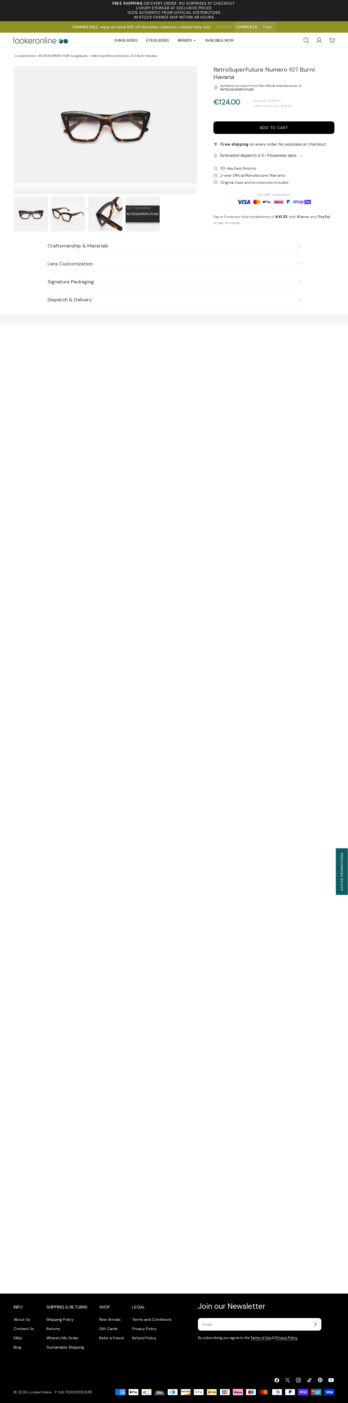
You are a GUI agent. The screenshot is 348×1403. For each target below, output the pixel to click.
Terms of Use (261, 1338)
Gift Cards (108, 1328)
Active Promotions (342, 871)
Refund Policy (144, 1337)
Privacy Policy (144, 1328)
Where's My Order (62, 1337)
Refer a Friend (111, 1337)
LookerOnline (25, 55)
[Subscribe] (315, 1324)
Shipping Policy (60, 1319)
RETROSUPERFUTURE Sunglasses (63, 55)
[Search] (306, 40)
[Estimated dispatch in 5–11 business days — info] (301, 155)
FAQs (18, 1337)
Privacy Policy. (286, 1338)
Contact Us (24, 1328)
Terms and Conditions (152, 1319)
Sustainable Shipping (65, 1347)
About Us (22, 1319)
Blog (17, 1347)
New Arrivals (110, 1319)
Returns (53, 1328)
